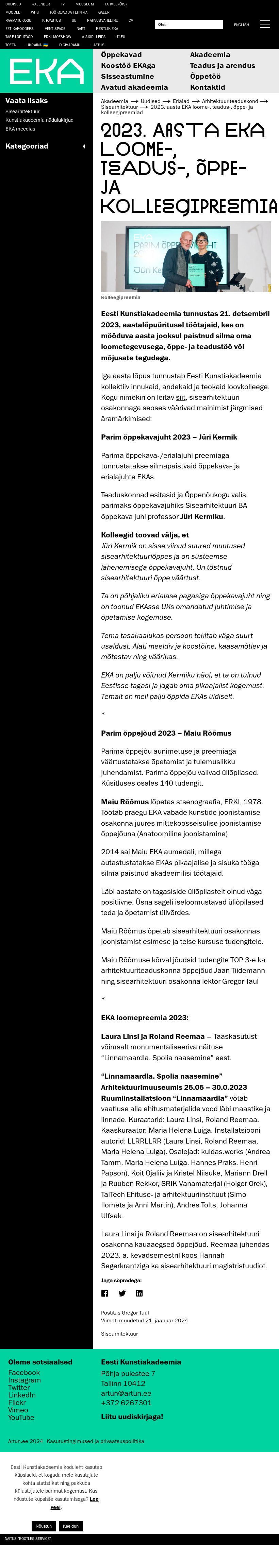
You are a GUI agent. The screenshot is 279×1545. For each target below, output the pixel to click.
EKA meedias (20, 129)
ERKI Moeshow (57, 36)
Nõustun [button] (44, 1526)
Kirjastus (51, 20)
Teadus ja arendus (223, 65)
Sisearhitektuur (22, 111)
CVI (131, 20)
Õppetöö (205, 76)
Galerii (105, 12)
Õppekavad (121, 54)
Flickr (17, 1402)
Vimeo (18, 1410)
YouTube (21, 1417)
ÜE (74, 20)
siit (180, 397)
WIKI (35, 12)
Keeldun (71, 1526)
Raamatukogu (18, 20)
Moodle (12, 12)
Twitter (19, 1387)
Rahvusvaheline (102, 20)
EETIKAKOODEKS (19, 28)
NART (81, 28)
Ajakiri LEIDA (94, 36)
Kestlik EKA (107, 28)
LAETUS (98, 44)
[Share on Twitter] (122, 1294)
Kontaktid (208, 87)
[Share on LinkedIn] (139, 1294)
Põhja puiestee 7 (128, 1373)
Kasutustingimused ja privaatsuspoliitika (95, 1441)
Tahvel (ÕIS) (116, 4)
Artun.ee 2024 (25, 1441)
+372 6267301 (126, 1402)
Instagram (24, 1380)
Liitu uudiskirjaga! (132, 1416)
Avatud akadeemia (134, 87)
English (241, 24)
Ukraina (34, 44)
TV (63, 4)
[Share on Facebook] (104, 1294)
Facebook (24, 1372)
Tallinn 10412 (123, 1383)
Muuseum (85, 4)
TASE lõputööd (19, 36)
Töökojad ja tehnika (68, 12)
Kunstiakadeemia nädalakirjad (39, 120)
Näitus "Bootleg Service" (28, 1538)
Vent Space (55, 28)
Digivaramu (70, 44)
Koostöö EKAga (128, 65)
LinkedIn (22, 1395)
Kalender (41, 4)
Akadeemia (210, 54)
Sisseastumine (127, 76)
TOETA (10, 44)
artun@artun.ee (126, 1393)
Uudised (13, 4)
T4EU (121, 36)
